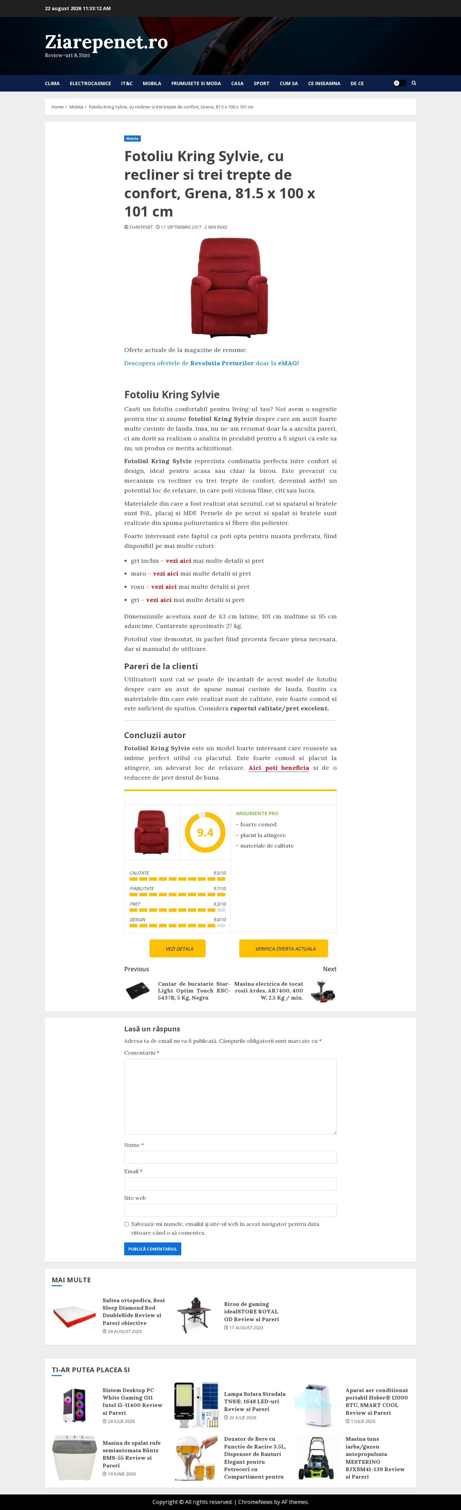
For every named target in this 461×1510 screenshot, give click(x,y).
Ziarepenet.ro (106, 41)
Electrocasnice (90, 83)
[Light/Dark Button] (400, 83)
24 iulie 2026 (121, 1421)
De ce (357, 83)
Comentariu (141, 1052)
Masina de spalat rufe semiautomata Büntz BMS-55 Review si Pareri (75, 1458)
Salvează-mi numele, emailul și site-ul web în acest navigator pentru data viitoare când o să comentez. (225, 1228)
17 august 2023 (246, 1328)
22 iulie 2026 (242, 1417)
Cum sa (289, 83)
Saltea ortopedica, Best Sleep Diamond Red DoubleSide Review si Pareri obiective (75, 1315)
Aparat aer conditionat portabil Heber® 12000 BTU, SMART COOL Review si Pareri (318, 1405)
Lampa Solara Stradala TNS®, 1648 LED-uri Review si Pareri (196, 1405)
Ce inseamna (324, 83)
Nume (134, 1144)
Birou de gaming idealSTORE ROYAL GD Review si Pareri (196, 1315)
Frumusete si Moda (196, 83)
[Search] (414, 83)
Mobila (152, 83)
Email (133, 1171)
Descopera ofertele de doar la (211, 363)
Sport (262, 83)
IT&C (127, 83)
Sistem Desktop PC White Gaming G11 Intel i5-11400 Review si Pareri (75, 1405)
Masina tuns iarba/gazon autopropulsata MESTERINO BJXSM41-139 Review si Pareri (318, 1458)
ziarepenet (141, 227)
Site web (135, 1197)
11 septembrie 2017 (181, 227)
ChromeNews (255, 1502)
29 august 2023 (125, 1331)
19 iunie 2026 (122, 1474)
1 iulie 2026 (363, 1421)
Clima (52, 83)
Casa (237, 83)
